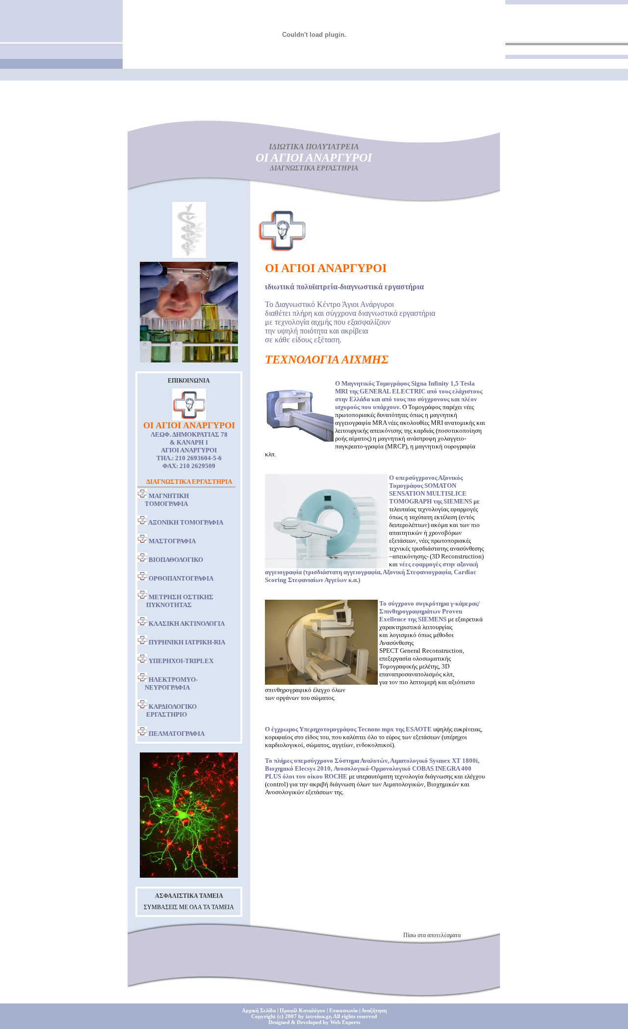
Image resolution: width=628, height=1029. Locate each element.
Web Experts (345, 1022)
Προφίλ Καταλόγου (302, 1010)
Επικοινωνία (343, 1010)
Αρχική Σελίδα (259, 1010)
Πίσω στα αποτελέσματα (432, 935)
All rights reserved (355, 1016)
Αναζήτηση (374, 1010)
